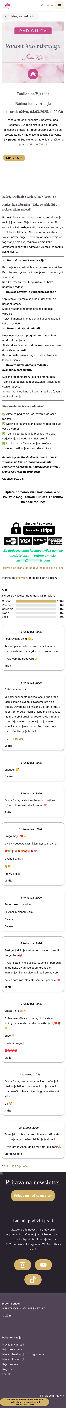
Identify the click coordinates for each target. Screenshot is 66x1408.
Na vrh (60, 1395)
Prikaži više (17, 738)
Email (52, 1395)
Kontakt (6, 1374)
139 (14, 1166)
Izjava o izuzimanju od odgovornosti (24, 1354)
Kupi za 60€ (14, 158)
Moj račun (47, 5)
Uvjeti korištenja (12, 1349)
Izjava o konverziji (13, 1359)
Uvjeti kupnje (10, 1364)
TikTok (44, 1395)
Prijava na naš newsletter (33, 1195)
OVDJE (43, 144)
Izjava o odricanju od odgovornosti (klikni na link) (33, 567)
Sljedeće (22, 1166)
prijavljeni (22, 577)
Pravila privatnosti (13, 1344)
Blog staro (8, 1369)
